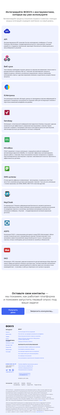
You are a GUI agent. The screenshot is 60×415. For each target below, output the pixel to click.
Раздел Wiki (8, 347)
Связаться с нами (10, 343)
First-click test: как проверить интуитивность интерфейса (30, 334)
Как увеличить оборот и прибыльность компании (29, 347)
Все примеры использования (24, 355)
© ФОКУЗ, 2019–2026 (23, 378)
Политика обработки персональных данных (28, 364)
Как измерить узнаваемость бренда (26, 349)
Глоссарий (8, 351)
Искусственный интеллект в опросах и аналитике (29, 336)
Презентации (9, 349)
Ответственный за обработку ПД (25, 366)
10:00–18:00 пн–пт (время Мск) (10, 366)
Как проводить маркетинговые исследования (28, 351)
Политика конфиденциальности (25, 367)
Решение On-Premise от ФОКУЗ (25, 341)
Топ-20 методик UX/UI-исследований (26, 331)
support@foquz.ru (10, 371)
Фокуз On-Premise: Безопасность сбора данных (29, 338)
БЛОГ (20, 329)
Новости (8, 332)
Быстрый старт (9, 345)
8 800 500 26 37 (11, 364)
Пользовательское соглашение (25, 369)
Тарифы (7, 336)
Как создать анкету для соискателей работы (28, 353)
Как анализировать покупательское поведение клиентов (31, 358)
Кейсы (7, 338)
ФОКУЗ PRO (8, 334)
